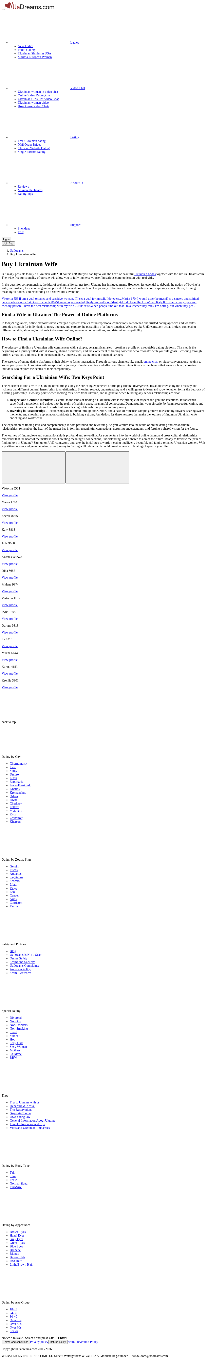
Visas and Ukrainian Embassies (30, 1127)
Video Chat (77, 88)
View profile (10, 495)
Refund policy (58, 1341)
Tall (12, 1172)
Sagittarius (16, 877)
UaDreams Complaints (24, 965)
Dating (74, 137)
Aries (13, 899)
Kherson (15, 821)
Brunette (15, 1250)
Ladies (74, 42)
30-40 (13, 1316)
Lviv (13, 767)
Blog (13, 951)
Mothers (15, 1050)
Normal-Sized (18, 1183)
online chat (150, 361)
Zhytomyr (16, 818)
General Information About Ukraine (32, 1120)
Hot (12, 1039)
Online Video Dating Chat (34, 95)
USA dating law (20, 1117)
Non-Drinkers (18, 1025)
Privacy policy (39, 1341)
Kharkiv (15, 789)
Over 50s (15, 1324)
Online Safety (18, 958)
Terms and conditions (15, 1341)
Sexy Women (18, 1046)
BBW (13, 1057)
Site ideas (24, 228)
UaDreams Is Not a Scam (26, 954)
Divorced (16, 1017)
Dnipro (14, 774)
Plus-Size (16, 1187)
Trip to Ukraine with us (24, 1102)
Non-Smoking (19, 1028)
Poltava (14, 807)
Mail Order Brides (29, 144)
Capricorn (16, 902)
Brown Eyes (18, 1232)
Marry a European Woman (35, 57)
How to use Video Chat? (33, 106)
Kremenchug (18, 792)
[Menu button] (3, 9)
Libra (13, 884)
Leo (12, 891)
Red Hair (15, 1261)
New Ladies (25, 46)
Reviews (23, 186)
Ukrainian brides (145, 274)
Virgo (13, 888)
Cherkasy (16, 803)
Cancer (14, 895)
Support (75, 224)
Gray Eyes (16, 1239)
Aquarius (15, 873)
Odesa (14, 796)
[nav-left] (33, 467)
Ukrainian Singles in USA (34, 53)
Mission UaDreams (30, 190)
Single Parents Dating (31, 151)
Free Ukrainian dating (32, 141)
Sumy (13, 770)
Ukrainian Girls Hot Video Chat (38, 99)
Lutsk (13, 778)
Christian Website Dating (34, 148)
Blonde (14, 1253)
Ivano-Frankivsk (20, 785)
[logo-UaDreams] (29, 8)
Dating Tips (25, 193)
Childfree (16, 1054)
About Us (76, 183)
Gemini (14, 866)
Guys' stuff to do (20, 1113)
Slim (13, 1176)
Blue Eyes (16, 1246)
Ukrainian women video (33, 102)
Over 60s (15, 1327)
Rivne (13, 800)
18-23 (13, 1309)
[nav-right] (97, 467)
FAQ (21, 232)
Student (14, 1035)
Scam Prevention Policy (83, 1341)
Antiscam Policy (20, 969)
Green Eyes (17, 1242)
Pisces (14, 870)
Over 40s (15, 1320)
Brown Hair (17, 1257)
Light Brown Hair (21, 1264)
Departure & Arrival (22, 1106)
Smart (13, 1032)
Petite (13, 1179)
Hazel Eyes (17, 1235)
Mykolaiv (16, 810)
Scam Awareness (20, 973)
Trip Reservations (21, 1109)
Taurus (14, 906)
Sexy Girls (16, 1043)
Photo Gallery (27, 49)
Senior (14, 1331)
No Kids (15, 1021)
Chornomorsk (18, 763)
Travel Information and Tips (27, 1124)
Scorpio (15, 881)
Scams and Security (22, 962)
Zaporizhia (16, 781)
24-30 (13, 1313)
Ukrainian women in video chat (38, 91)
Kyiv (13, 814)
